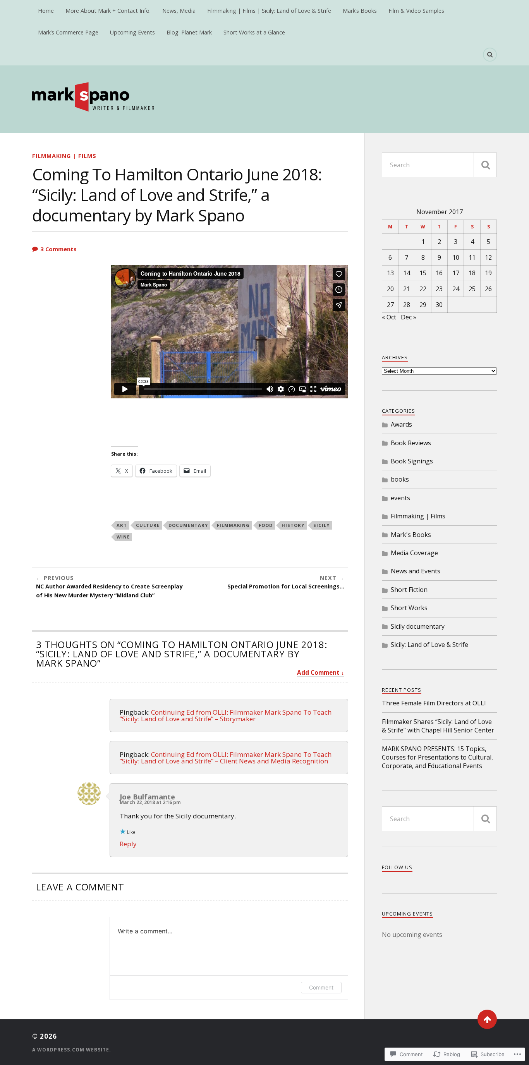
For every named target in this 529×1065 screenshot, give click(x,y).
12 (488, 257)
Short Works (409, 608)
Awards (401, 424)
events (400, 498)
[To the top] (487, 1019)
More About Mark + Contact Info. (108, 10)
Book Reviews (411, 443)
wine (123, 537)
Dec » (408, 317)
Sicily (321, 525)
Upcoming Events (132, 32)
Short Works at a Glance (254, 32)
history (293, 525)
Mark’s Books (360, 10)
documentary (188, 525)
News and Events (415, 571)
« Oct (389, 317)
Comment (321, 987)
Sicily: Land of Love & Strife (429, 644)
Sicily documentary (418, 626)
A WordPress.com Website (70, 1049)
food (266, 525)
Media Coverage (414, 553)
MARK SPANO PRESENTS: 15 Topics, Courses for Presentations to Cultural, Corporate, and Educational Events (437, 757)
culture (148, 525)
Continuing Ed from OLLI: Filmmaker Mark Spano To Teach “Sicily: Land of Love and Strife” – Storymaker (225, 715)
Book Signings (412, 461)
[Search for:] (439, 165)
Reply (128, 843)
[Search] (490, 55)
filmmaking (233, 525)
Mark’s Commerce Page (68, 32)
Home (46, 10)
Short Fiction (409, 589)
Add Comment (318, 672)
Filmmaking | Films (64, 155)
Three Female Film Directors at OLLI (434, 703)
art (122, 525)
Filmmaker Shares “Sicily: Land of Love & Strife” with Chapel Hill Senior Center (438, 725)
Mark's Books (411, 534)
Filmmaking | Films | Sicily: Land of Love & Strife (269, 10)
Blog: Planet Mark (189, 32)
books (400, 479)
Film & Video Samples (416, 10)
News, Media (179, 10)
